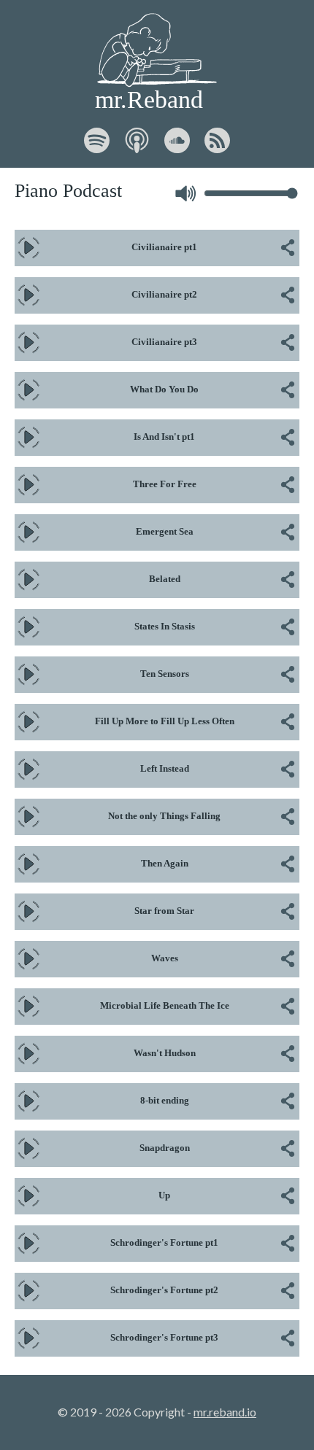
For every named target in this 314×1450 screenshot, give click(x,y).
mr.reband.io (225, 1412)
